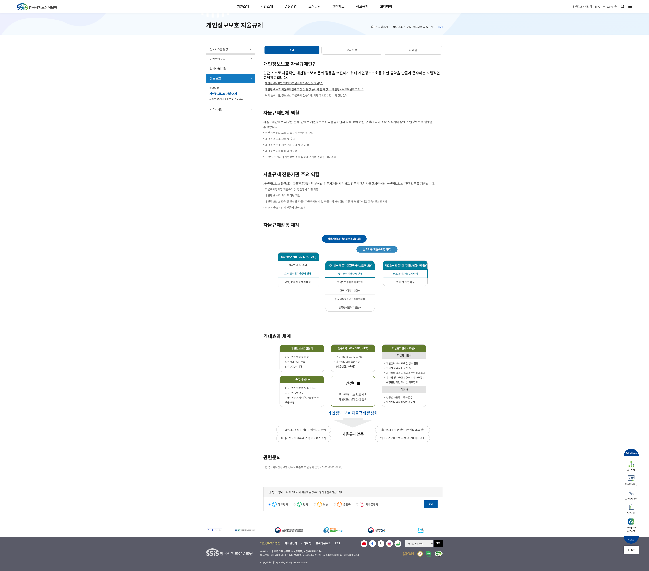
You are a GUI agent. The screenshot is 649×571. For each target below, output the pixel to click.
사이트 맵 (306, 543)
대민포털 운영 (217, 59)
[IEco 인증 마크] (428, 554)
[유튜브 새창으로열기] (364, 543)
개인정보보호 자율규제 (420, 26)
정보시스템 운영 (219, 49)
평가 (430, 504)
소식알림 (314, 6)
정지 (212, 530)
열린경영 (291, 6)
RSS (337, 543)
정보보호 (398, 26)
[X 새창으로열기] (381, 543)
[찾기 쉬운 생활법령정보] (333, 530)
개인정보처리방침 (582, 6)
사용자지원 (216, 109)
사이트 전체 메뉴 (630, 6)
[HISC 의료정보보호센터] (245, 530)
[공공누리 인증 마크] (408, 554)
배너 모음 (220, 530)
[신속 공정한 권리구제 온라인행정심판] (289, 530)
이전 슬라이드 (208, 530)
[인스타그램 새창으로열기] (389, 543)
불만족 (347, 504)
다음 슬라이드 (216, 530)
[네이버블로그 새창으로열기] (397, 543)
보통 (325, 504)
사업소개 (267, 6)
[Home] (374, 26)
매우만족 (283, 504)
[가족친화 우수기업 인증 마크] (420, 554)
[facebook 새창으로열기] (372, 543)
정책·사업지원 (218, 68)
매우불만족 (372, 504)
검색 (622, 6)
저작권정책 (290, 543)
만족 (305, 504)
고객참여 (386, 6)
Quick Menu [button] (631, 453)
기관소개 (243, 6)
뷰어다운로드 (323, 543)
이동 (438, 543)
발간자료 (338, 6)
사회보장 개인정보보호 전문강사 (226, 99)
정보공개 (362, 6)
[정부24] (377, 530)
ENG (597, 6)
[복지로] (421, 530)
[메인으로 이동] (37, 6)
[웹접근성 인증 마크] (439, 554)
